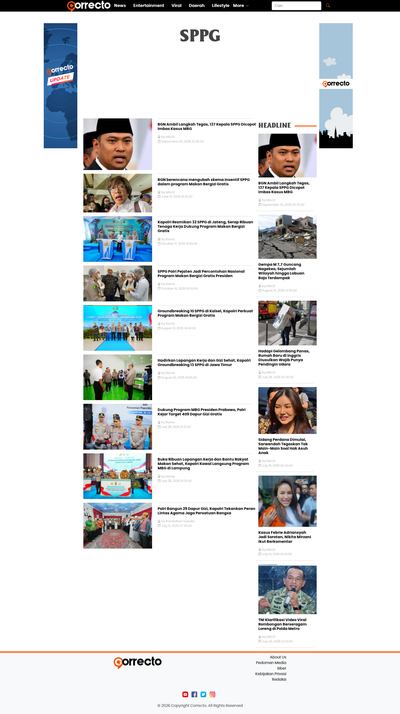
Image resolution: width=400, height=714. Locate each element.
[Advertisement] (200, 83)
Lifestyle (220, 6)
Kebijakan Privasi (270, 674)
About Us (278, 657)
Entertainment (148, 6)
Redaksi (279, 679)
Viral (176, 6)
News (120, 6)
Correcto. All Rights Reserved (216, 706)
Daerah (197, 6)
